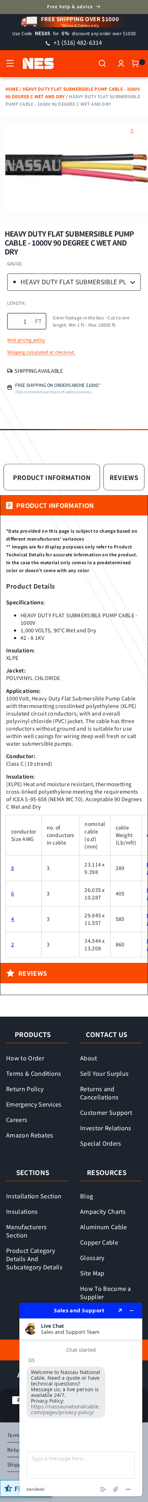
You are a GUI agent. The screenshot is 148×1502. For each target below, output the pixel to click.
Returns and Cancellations (99, 1092)
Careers (16, 1119)
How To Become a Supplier (105, 1292)
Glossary (92, 1257)
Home (11, 89)
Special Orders (100, 1143)
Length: (16, 303)
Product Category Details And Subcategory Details (34, 1258)
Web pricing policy (26, 340)
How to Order (25, 1058)
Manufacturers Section (26, 1230)
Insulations (22, 1211)
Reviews (124, 477)
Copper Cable (99, 1242)
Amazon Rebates (30, 1135)
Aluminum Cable (103, 1226)
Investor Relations (105, 1127)
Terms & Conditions (33, 1073)
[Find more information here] (81, 1399)
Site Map (92, 1273)
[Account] (121, 63)
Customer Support (106, 1112)
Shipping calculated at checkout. (41, 352)
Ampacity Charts (103, 1211)
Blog (86, 1196)
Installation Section (33, 1196)
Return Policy (24, 1088)
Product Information (52, 477)
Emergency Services (34, 1104)
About (88, 1058)
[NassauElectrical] (34, 63)
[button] (10, 63)
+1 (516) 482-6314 (77, 42)
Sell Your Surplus (104, 1073)
